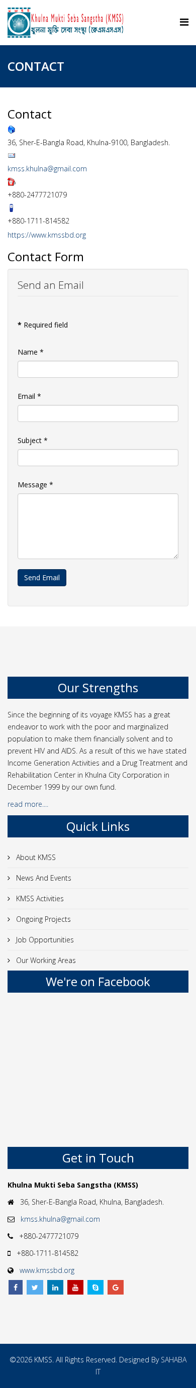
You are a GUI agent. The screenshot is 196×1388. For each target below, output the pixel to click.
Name (31, 352)
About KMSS (35, 857)
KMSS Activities (39, 898)
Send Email (42, 577)
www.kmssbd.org (47, 1270)
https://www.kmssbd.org (47, 235)
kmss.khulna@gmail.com (47, 168)
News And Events (42, 878)
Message (35, 484)
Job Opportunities (44, 939)
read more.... (29, 804)
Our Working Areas (45, 960)
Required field (43, 325)
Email (29, 396)
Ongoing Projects (42, 919)
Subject (33, 440)
